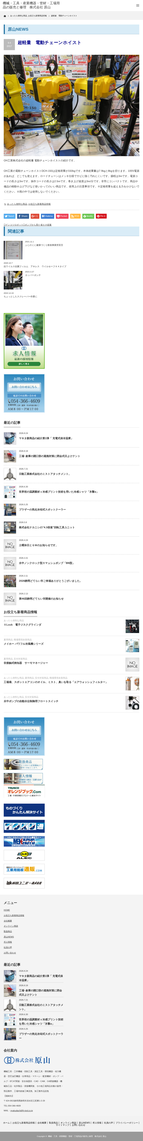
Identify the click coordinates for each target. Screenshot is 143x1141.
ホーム (6, 1123)
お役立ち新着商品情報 (39, 204)
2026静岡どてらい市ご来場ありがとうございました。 (50, 580)
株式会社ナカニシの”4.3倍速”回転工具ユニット (47, 527)
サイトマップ (62, 1125)
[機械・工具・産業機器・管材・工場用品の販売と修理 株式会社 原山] (31, 5)
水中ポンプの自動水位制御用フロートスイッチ (31, 701)
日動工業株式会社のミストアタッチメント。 (45, 473)
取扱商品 (8, 931)
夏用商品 (8, 639)
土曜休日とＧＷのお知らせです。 (38, 545)
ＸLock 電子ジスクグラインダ (22, 624)
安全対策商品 (20, 658)
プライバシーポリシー (127, 1123)
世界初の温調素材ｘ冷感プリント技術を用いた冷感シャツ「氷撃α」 (59, 491)
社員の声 (8, 947)
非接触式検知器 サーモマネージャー (26, 662)
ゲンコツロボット (14, 225)
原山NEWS (9, 937)
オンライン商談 (11, 926)
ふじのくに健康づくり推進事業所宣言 (44, 245)
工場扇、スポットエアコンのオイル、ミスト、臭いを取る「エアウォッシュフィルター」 (57, 682)
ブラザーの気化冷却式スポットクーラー (42, 509)
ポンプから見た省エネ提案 (38, 225)
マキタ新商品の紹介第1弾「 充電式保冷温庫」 (46, 438)
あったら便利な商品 (17, 204)
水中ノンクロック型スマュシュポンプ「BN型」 (47, 562)
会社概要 (8, 921)
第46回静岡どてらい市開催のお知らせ (41, 598)
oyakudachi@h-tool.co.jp (21, 1110)
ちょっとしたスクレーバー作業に (20, 296)
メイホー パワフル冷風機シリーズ (24, 643)
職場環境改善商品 (23, 639)
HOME (7, 910)
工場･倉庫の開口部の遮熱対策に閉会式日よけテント (49, 456)
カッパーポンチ (33, 275)
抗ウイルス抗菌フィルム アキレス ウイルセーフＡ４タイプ (35, 266)
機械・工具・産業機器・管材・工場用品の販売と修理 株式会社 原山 (77, 1136)
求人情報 (8, 942)
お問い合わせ (10, 953)
